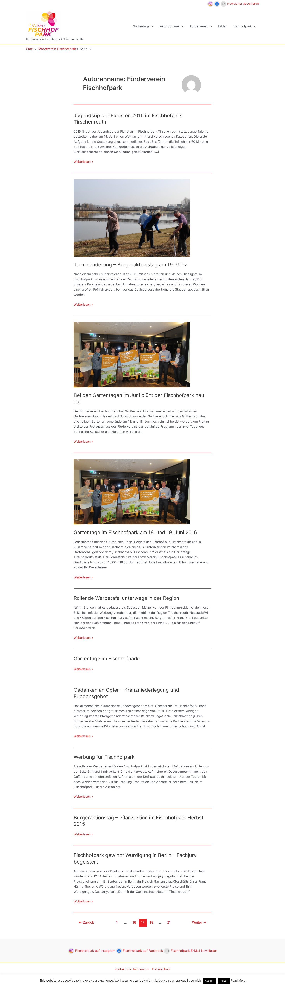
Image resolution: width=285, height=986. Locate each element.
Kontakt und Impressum (132, 969)
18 (151, 922)
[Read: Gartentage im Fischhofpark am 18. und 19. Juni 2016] (132, 491)
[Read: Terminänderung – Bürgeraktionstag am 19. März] (132, 218)
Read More (238, 980)
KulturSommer (169, 26)
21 (169, 922)
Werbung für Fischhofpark (104, 757)
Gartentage (141, 26)
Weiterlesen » (83, 161)
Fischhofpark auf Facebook (143, 950)
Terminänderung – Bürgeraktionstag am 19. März (130, 265)
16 (134, 922)
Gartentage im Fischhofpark (106, 658)
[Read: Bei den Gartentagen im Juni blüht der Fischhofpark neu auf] (132, 354)
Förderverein (199, 26)
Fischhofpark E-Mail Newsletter (193, 950)
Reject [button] (223, 980)
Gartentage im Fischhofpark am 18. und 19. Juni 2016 (135, 532)
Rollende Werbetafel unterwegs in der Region (126, 598)
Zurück (86, 922)
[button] (151, 26)
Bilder (222, 26)
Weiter (199, 922)
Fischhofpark (242, 26)
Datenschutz (161, 969)
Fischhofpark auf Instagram (95, 950)
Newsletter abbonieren (242, 3)
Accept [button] (209, 980)
